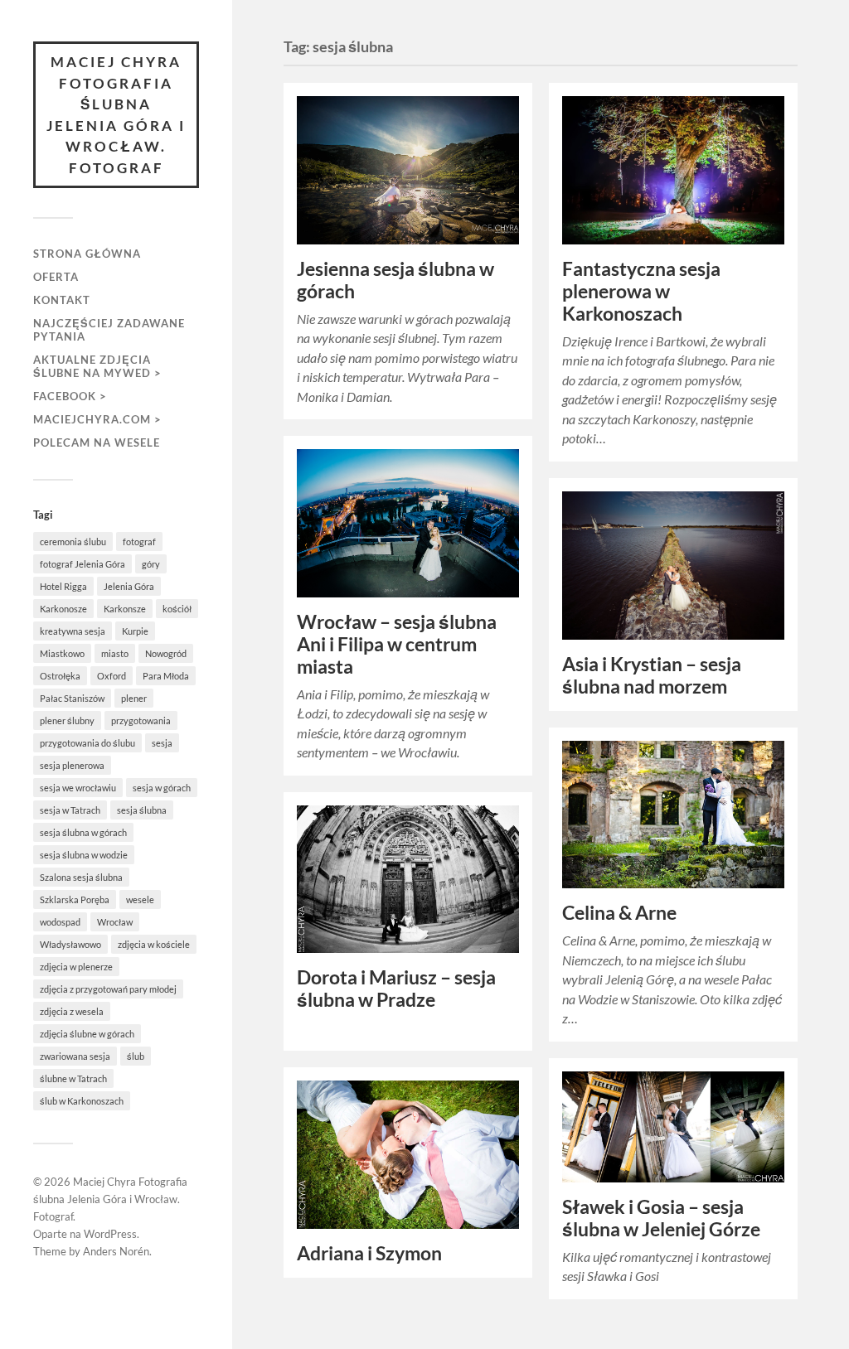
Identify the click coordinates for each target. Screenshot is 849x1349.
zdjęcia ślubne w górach (87, 1033)
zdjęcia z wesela (72, 1011)
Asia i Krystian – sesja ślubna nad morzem (651, 675)
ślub (135, 1056)
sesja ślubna (142, 810)
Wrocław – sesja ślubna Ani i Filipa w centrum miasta (397, 644)
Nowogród (166, 653)
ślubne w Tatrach (73, 1078)
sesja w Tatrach (70, 810)
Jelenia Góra (129, 586)
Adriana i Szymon (369, 1253)
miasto (115, 653)
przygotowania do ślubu (87, 742)
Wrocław (115, 921)
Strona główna (87, 253)
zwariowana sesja (75, 1056)
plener (134, 698)
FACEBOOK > (70, 396)
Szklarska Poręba (74, 899)
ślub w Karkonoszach (82, 1100)
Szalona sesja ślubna (81, 877)
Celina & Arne (619, 913)
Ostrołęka (60, 675)
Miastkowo (62, 653)
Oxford (111, 675)
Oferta (56, 276)
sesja (162, 742)
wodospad (60, 921)
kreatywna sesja (72, 631)
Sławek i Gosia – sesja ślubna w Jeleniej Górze (661, 1218)
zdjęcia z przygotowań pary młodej (108, 989)
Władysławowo (70, 944)
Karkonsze (125, 608)
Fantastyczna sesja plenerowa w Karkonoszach (641, 291)
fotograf (139, 541)
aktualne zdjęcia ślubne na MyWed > (97, 366)
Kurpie (135, 631)
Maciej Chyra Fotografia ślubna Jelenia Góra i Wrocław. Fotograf (116, 114)
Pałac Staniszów (72, 698)
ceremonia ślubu (73, 541)
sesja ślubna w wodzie (84, 854)
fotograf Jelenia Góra (82, 563)
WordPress (110, 1233)
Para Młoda (166, 675)
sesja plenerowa (72, 765)
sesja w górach (162, 787)
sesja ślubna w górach (83, 832)
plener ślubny (67, 720)
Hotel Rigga (63, 586)
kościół (177, 608)
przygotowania (141, 720)
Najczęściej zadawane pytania (109, 330)
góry (151, 563)
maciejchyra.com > (97, 419)
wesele (140, 899)
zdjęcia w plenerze (76, 966)
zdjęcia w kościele (154, 944)
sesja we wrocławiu (78, 787)
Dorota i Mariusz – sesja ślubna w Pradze (396, 988)
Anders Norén (116, 1251)
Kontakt (61, 300)
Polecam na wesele (96, 442)
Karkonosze (63, 608)
